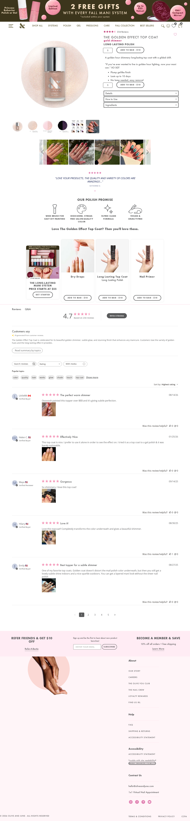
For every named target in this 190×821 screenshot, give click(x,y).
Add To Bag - (80, 298)
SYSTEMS (53, 25)
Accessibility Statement (142, 737)
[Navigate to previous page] (75, 615)
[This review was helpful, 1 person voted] (170, 554)
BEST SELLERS (147, 25)
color (15, 377)
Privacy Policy (166, 816)
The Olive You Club (139, 683)
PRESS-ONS (92, 25)
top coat (79, 377)
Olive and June (16, 816)
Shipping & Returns (139, 731)
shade (60, 377)
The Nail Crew (136, 690)
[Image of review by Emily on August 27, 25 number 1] (49, 585)
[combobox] (50, 364)
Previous (13, 128)
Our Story (134, 671)
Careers (133, 677)
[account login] (168, 26)
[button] (43, 152)
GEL (79, 25)
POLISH (67, 25)
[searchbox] (21, 364)
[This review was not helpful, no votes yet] (175, 425)
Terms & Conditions (140, 816)
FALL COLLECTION (125, 25)
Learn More (158, 648)
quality (25, 377)
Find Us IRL (134, 702)
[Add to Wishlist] (175, 34)
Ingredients (111, 104)
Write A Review (117, 315)
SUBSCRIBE (109, 647)
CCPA (184, 816)
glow (51, 377)
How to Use (111, 99)
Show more (92, 377)
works (42, 377)
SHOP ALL (37, 25)
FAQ (131, 725)
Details (108, 93)
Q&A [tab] (28, 309)
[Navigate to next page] (115, 615)
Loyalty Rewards (138, 696)
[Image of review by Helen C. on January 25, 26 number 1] (49, 454)
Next (96, 128)
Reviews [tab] (16, 309)
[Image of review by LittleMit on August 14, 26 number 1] (49, 409)
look (34, 377)
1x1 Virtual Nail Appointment (144, 792)
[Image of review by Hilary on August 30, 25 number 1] (49, 537)
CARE (107, 25)
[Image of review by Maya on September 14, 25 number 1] (49, 496)
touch (69, 377)
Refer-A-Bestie (32, 648)
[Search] (163, 27)
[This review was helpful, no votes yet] (170, 425)
